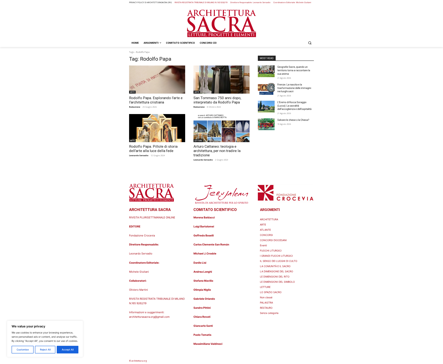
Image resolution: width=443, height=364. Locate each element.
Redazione (134, 107)
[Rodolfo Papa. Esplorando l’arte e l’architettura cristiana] (157, 80)
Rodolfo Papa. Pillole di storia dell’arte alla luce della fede (153, 148)
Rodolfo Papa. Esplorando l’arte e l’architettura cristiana (156, 100)
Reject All (45, 349)
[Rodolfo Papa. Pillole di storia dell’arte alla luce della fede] (157, 128)
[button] (310, 43)
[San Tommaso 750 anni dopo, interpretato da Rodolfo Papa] (221, 80)
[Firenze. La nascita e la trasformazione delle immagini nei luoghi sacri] (266, 89)
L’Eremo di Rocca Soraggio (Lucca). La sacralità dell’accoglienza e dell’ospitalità (294, 105)
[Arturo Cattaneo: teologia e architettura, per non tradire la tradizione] (221, 128)
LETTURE (198, 140)
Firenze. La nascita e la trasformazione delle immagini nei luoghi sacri (294, 88)
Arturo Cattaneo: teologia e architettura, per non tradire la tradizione (217, 150)
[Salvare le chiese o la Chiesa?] (266, 124)
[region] (45, 339)
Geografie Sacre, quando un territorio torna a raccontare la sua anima (293, 70)
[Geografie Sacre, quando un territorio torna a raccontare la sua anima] (266, 71)
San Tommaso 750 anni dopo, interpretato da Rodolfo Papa (217, 100)
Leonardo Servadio (138, 155)
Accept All (68, 349)
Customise (23, 349)
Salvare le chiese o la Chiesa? (293, 120)
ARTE (132, 92)
